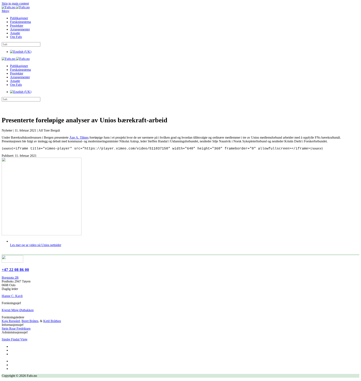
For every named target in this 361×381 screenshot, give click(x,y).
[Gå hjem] (16, 7)
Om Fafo (16, 37)
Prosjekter (16, 25)
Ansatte (15, 33)
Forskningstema (20, 22)
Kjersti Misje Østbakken (18, 310)
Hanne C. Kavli (12, 296)
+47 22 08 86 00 (15, 269)
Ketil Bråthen (52, 321)
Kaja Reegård (11, 321)
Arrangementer (20, 29)
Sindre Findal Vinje (14, 339)
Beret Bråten (30, 321)
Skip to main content (15, 3)
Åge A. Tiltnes (79, 137)
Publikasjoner (19, 18)
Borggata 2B (10, 277)
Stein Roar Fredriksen (16, 328)
